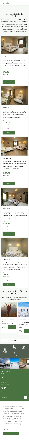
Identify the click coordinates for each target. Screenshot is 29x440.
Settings (6, 429)
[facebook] (2, 388)
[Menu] (26, 2)
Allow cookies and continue (11, 433)
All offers (14, 340)
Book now (11, 327)
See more (3, 326)
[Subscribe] (25, 397)
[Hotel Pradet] (6, 3)
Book (8, 82)
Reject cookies (7, 437)
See (8, 78)
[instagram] (5, 388)
